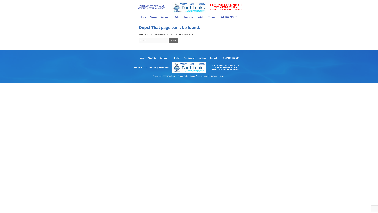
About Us (153, 17)
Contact (211, 17)
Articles (201, 17)
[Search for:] (154, 41)
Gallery (177, 17)
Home (143, 17)
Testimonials (189, 17)
